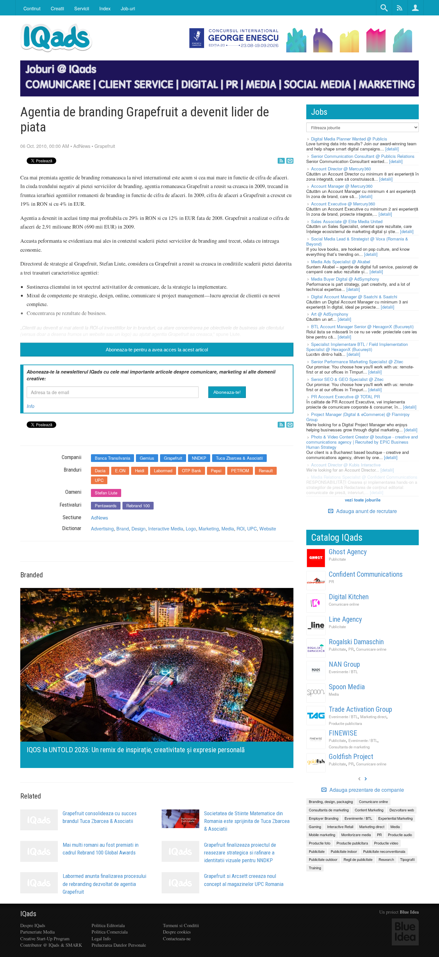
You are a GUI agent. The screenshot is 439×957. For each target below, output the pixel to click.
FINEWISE (343, 733)
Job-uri (128, 8)
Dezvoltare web (402, 809)
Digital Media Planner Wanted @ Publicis (349, 139)
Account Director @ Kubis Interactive (346, 465)
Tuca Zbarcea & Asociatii (239, 458)
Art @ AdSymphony (329, 314)
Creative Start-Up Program (44, 938)
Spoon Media (347, 687)
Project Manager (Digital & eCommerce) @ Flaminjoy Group (358, 416)
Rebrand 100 (138, 505)
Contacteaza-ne (177, 938)
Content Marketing (369, 809)
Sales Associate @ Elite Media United (346, 221)
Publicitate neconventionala (384, 851)
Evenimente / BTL (343, 671)
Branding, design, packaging (331, 801)
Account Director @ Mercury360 (341, 169)
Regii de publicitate (358, 859)
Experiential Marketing (395, 818)
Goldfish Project (351, 757)
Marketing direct (373, 716)
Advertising (102, 528)
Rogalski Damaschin (356, 642)
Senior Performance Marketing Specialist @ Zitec (357, 361)
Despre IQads (32, 925)
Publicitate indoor (344, 851)
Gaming (315, 826)
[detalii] (392, 149)
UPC (99, 480)
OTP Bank (191, 470)
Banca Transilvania (112, 458)
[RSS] (281, 161)
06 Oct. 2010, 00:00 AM (44, 145)
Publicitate (337, 559)
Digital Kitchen (349, 597)
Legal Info (101, 938)
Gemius (147, 458)
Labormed (163, 470)
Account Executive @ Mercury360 (343, 204)
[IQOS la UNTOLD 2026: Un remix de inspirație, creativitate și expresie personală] (156, 677)
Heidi (139, 470)
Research (386, 859)
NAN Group (344, 664)
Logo (191, 528)
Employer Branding (323, 818)
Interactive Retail (340, 826)
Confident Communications (366, 574)
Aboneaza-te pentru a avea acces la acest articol (157, 349)
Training (315, 867)
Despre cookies (177, 932)
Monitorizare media (356, 834)
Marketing (209, 528)
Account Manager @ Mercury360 (341, 186)
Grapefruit (104, 145)
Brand (122, 528)
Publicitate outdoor (323, 859)
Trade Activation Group (360, 709)
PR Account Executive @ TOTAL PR (345, 396)
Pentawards (106, 505)
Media (227, 528)
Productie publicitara (345, 723)
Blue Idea (409, 911)
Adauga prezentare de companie (366, 789)
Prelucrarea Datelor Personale (119, 945)
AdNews (81, 145)
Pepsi (216, 470)
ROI (241, 528)
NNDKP (199, 458)
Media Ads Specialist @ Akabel (340, 261)
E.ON (120, 470)
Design (138, 528)
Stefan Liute (106, 493)
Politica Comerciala (110, 932)
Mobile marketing (322, 834)
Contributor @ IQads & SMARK (51, 945)
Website (267, 528)
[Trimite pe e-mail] (289, 161)
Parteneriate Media (37, 932)
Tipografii (407, 859)
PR (331, 581)
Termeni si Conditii (181, 925)
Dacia (100, 470)
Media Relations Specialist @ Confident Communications (364, 477)
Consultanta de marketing (349, 746)
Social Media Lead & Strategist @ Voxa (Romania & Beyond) (357, 241)
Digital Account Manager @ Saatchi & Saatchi (354, 296)
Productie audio (400, 834)
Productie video (386, 842)
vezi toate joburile (363, 500)
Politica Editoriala (108, 925)
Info (30, 406)
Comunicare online (344, 604)
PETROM (240, 470)
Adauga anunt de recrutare (366, 511)
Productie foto (319, 842)
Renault (266, 470)
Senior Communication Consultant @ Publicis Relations (363, 156)
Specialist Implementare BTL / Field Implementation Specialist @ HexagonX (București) (357, 346)
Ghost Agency (348, 552)
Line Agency (345, 619)
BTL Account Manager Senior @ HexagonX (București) (362, 326)
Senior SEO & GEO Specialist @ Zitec (347, 379)
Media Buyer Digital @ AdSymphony (345, 279)
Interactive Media (165, 528)
